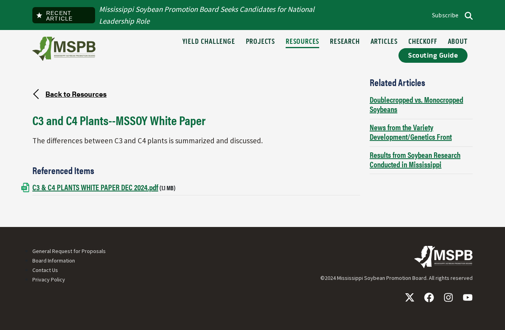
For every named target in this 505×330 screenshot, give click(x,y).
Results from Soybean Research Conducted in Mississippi (415, 159)
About (458, 42)
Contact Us (45, 270)
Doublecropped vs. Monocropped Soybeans (416, 104)
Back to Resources (76, 93)
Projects (260, 42)
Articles (384, 42)
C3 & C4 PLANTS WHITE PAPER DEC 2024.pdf (95, 187)
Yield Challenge (208, 42)
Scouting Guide (433, 55)
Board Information (53, 260)
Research (344, 42)
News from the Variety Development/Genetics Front (411, 131)
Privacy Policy (48, 279)
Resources (302, 42)
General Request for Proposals (69, 251)
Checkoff (422, 42)
